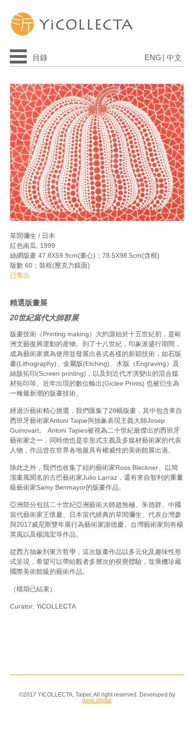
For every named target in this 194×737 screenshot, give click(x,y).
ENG (153, 58)
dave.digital (97, 700)
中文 (174, 58)
